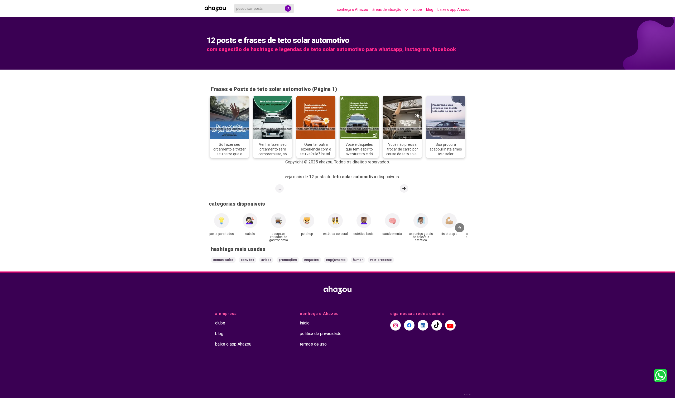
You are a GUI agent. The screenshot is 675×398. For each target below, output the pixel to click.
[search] (288, 8)
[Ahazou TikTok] (436, 325)
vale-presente (381, 260)
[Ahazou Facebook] (409, 325)
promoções (288, 260)
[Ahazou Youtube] (450, 325)
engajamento (336, 260)
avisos (266, 260)
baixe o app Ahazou (453, 9)
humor (358, 260)
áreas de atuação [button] (386, 9)
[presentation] (459, 227)
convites (247, 260)
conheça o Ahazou (352, 9)
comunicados (223, 260)
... (279, 188)
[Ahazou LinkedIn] (423, 325)
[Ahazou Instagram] (395, 325)
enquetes (311, 260)
